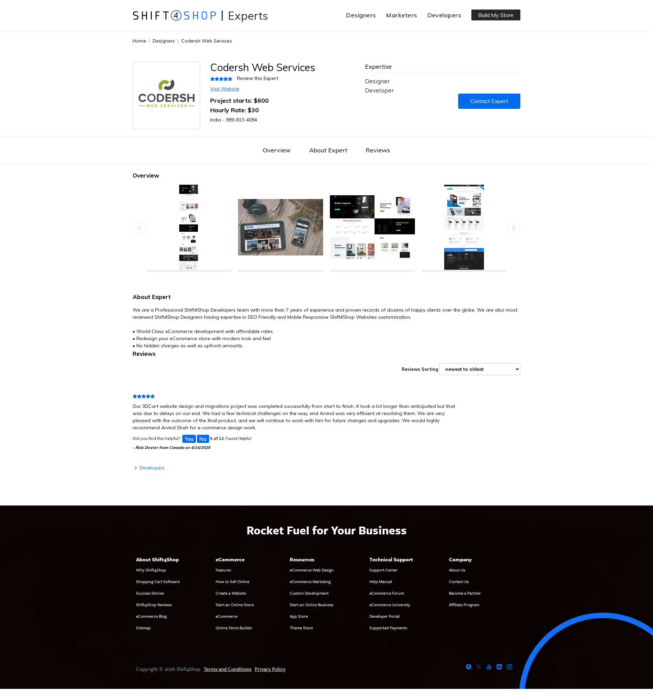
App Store (299, 616)
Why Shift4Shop (151, 570)
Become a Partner (465, 593)
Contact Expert (489, 101)
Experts (248, 15)
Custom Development (309, 593)
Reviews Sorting (420, 369)
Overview (277, 150)
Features (223, 570)
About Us (457, 570)
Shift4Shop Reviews (154, 604)
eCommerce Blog (151, 616)
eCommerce (226, 616)
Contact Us (459, 581)
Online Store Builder (234, 628)
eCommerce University (389, 604)
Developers (445, 15)
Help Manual (380, 581)
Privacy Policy (270, 669)
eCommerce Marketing (310, 581)
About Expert (328, 150)
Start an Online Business (311, 604)
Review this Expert (257, 78)
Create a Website (231, 593)
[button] (139, 228)
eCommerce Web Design (312, 570)
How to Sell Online (232, 581)
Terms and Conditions (227, 669)
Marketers (401, 15)
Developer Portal (384, 616)
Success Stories (150, 593)
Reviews (378, 150)
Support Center (383, 570)
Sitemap (143, 628)
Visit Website (224, 89)
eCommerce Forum (386, 593)
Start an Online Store (235, 604)
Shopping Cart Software (158, 581)
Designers (361, 15)
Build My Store (496, 15)
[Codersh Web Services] (188, 228)
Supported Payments (388, 628)
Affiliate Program (464, 604)
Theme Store (301, 628)
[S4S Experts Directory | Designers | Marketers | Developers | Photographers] (174, 15)
